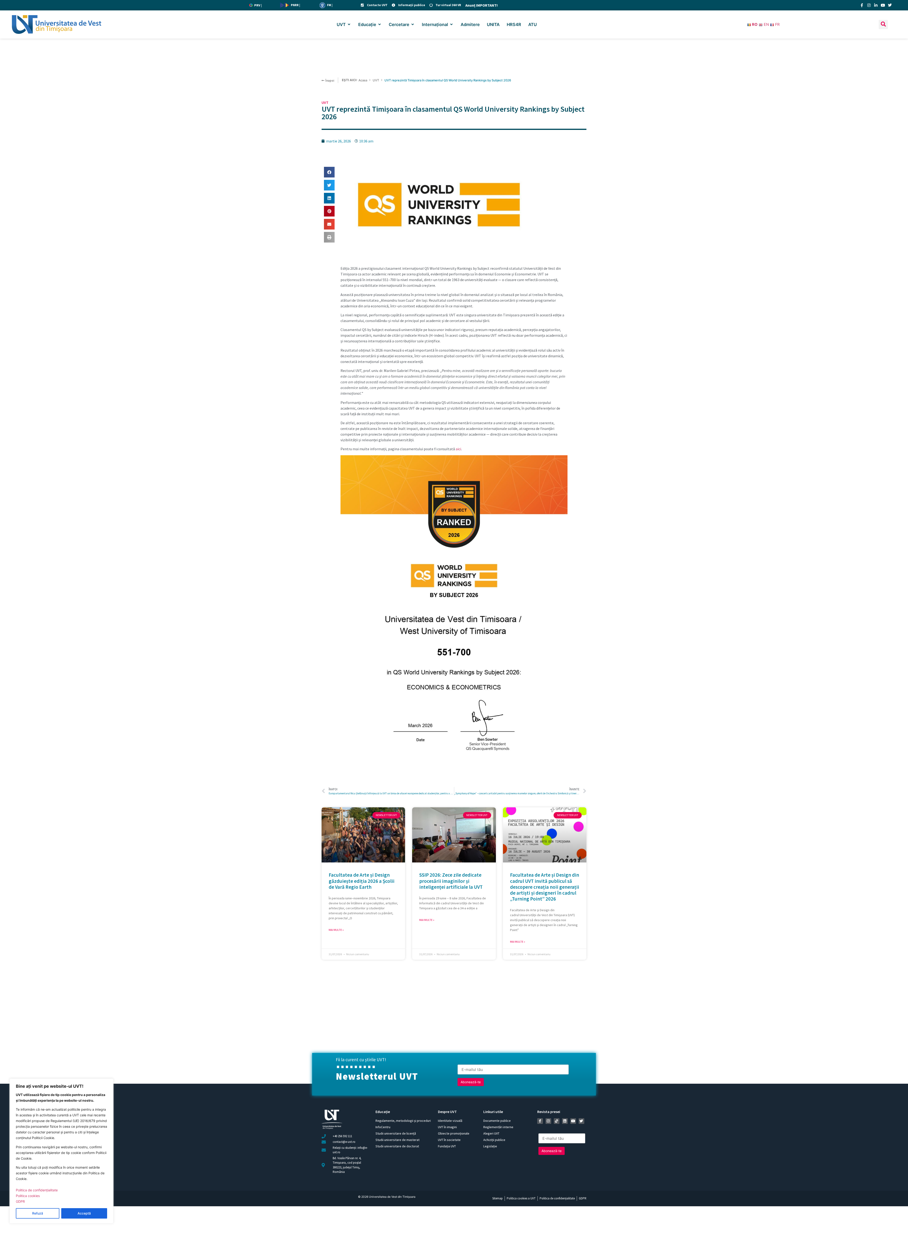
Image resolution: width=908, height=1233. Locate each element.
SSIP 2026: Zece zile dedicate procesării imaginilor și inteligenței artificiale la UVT (451, 881)
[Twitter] (890, 5)
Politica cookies (28, 1196)
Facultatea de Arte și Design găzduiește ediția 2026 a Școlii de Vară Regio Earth (361, 881)
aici (458, 448)
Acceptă (84, 1213)
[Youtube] (883, 5)
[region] (61, 1151)
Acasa (362, 80)
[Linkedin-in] (876, 5)
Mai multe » (336, 930)
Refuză (37, 1213)
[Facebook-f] (862, 5)
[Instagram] (869, 5)
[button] (344, 24)
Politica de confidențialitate (37, 1190)
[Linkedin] (565, 1121)
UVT (376, 80)
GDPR (20, 1201)
